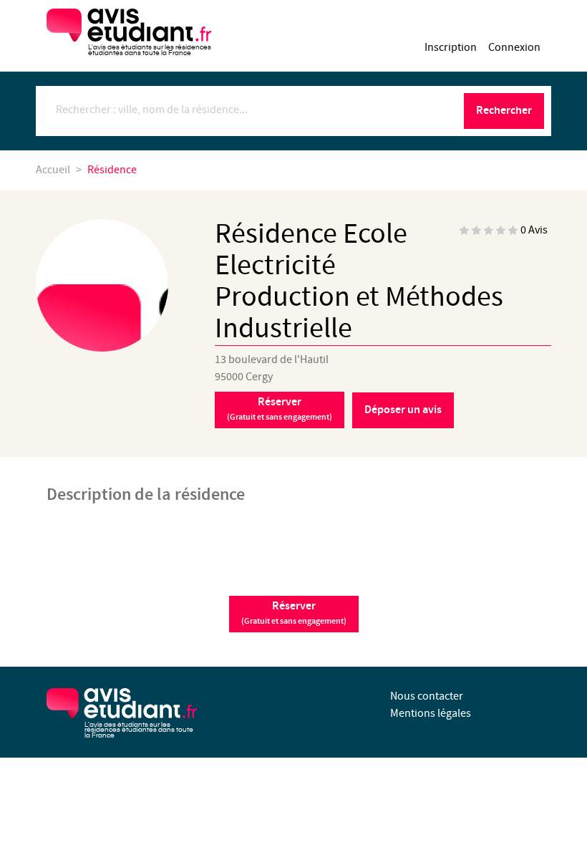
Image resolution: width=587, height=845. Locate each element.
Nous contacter (426, 696)
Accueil (53, 170)
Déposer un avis (403, 409)
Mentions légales (430, 713)
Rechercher (504, 110)
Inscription (451, 47)
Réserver (279, 409)
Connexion (514, 47)
